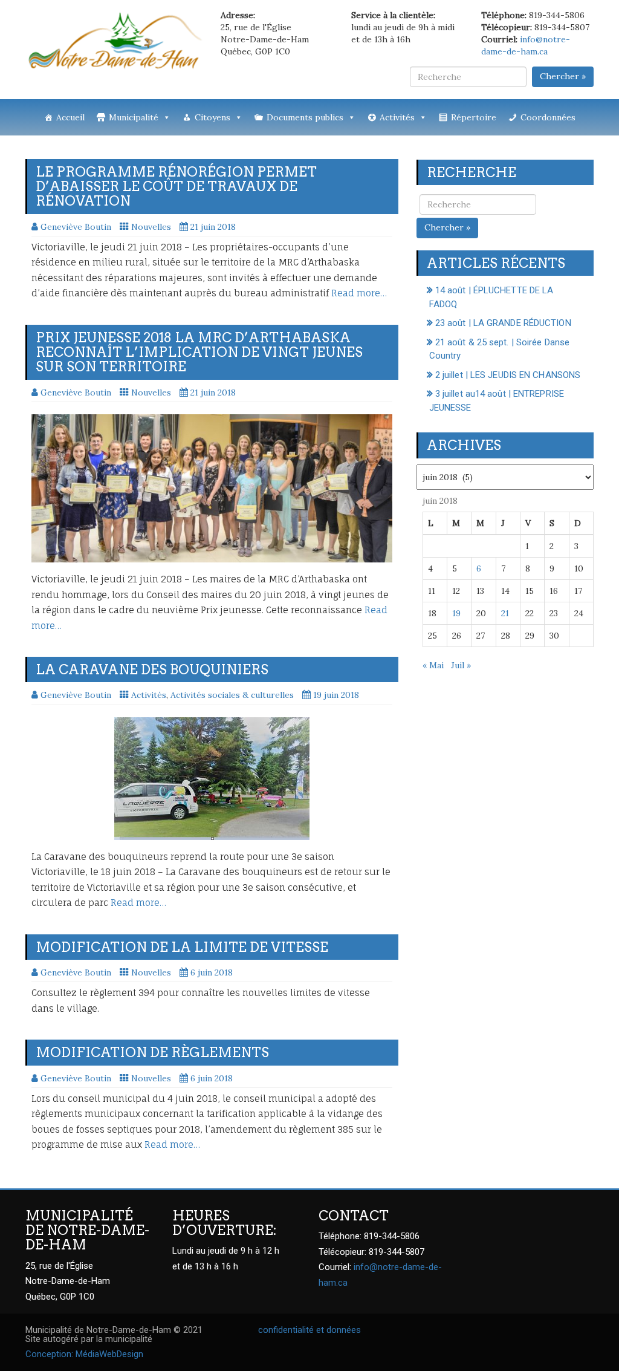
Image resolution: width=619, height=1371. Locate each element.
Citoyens (212, 117)
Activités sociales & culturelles (232, 694)
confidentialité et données (309, 1329)
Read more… (359, 293)
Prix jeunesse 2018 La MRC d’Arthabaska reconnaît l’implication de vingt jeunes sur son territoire (199, 352)
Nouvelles (151, 226)
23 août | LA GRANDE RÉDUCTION (503, 323)
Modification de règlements (152, 1052)
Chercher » (563, 76)
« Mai (433, 665)
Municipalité (133, 117)
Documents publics (305, 117)
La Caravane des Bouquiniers (152, 669)
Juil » (461, 665)
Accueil (70, 117)
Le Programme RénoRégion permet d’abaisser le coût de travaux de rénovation (176, 186)
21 (505, 613)
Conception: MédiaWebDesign (84, 1354)
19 (456, 613)
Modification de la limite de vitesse (182, 947)
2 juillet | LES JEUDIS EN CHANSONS (507, 375)
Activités (397, 117)
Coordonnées (547, 117)
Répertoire (473, 117)
